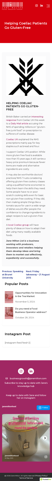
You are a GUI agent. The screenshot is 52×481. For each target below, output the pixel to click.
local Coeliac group (18, 225)
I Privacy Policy (41, 476)
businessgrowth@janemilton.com (28, 378)
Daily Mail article (19, 123)
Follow (45, 407)
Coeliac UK (12, 139)
